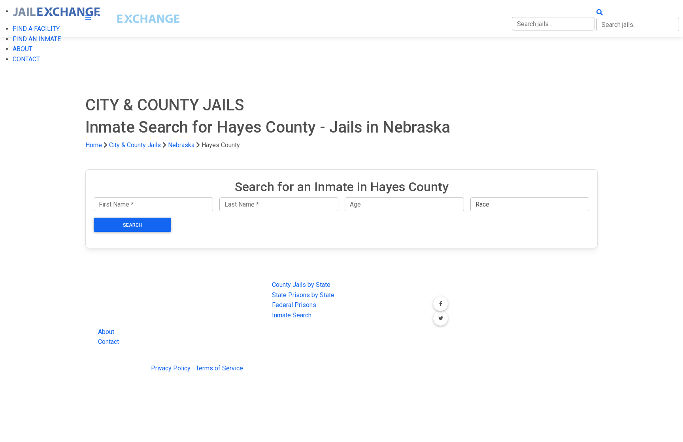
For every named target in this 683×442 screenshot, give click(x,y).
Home (93, 145)
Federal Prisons (294, 305)
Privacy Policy (171, 368)
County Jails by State (301, 284)
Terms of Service (219, 368)
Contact (108, 341)
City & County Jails (135, 145)
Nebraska (181, 145)
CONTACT (26, 59)
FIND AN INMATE (37, 39)
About (106, 332)
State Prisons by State (303, 295)
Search (132, 225)
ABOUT (22, 49)
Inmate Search (291, 315)
